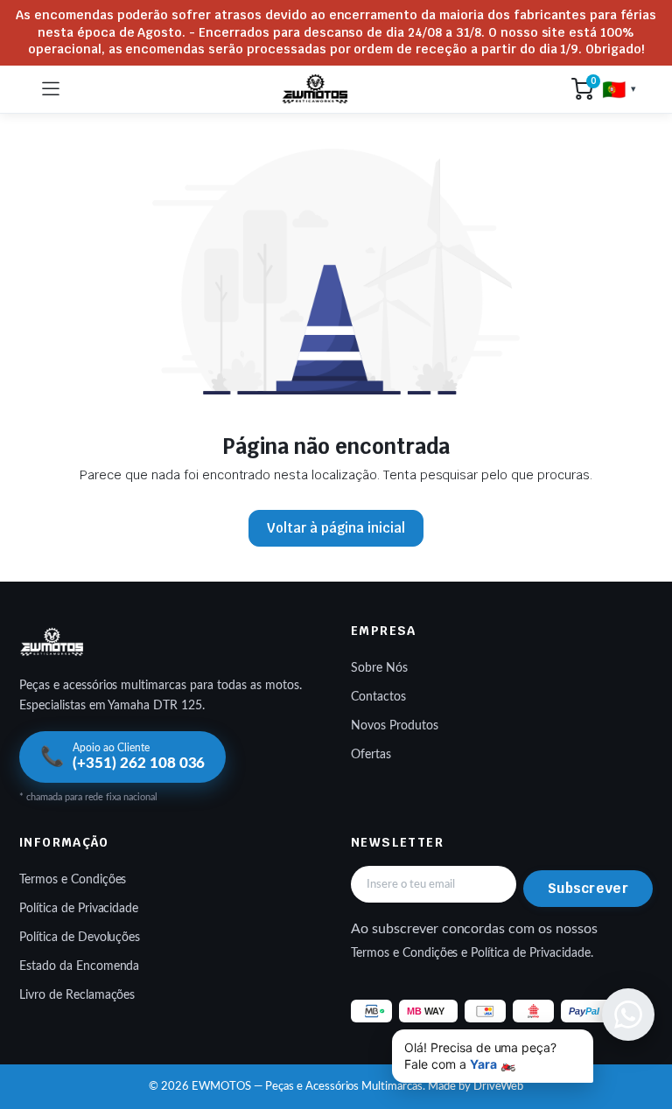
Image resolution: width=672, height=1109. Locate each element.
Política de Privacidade (78, 909)
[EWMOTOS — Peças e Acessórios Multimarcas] (315, 89)
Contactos (378, 697)
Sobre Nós (379, 668)
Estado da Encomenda (79, 966)
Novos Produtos (394, 726)
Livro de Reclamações (77, 995)
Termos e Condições (72, 880)
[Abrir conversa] (628, 1014)
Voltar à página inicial (336, 528)
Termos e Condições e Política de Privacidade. (472, 953)
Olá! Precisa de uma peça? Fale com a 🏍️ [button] (480, 1056)
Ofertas (371, 755)
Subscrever (588, 888)
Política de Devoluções (79, 937)
